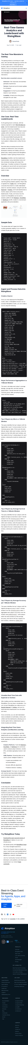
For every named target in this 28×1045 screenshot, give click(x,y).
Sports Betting (5, 984)
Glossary (4, 1008)
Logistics (4, 992)
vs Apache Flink (18, 1002)
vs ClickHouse (18, 1008)
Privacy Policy (18, 1033)
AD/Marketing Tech (6, 994)
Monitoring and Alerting (19, 980)
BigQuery (16, 198)
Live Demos (4, 1004)
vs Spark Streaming (19, 1004)
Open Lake (17, 953)
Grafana (10, 189)
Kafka (12, 183)
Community (4, 1012)
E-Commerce (4, 986)
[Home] (5, 8)
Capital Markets (5, 980)
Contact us (6, 853)
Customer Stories (6, 1015)
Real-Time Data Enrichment (20, 982)
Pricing (16, 961)
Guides (3, 1002)
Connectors (5, 1006)
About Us (17, 1025)
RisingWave (4, 158)
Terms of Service (19, 1035)
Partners (17, 1031)
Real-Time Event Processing (19, 968)
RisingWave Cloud (21, 844)
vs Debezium (18, 1010)
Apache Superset (6, 707)
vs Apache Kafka (19, 1000)
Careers (17, 1027)
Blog (3, 1010)
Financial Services (6, 982)
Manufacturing (5, 990)
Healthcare (4, 988)
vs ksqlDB (17, 1006)
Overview (17, 949)
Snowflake (23, 198)
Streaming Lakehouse (19, 986)
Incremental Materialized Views (20, 970)
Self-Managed (18, 959)
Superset (3, 189)
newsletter (13, 919)
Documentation (5, 1000)
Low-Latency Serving (20, 955)
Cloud (16, 957)
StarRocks (5, 200)
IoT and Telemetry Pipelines (20, 984)
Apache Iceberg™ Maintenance (20, 974)
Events (3, 1017)
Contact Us (17, 1029)
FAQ (3, 1019)
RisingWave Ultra (19, 951)
